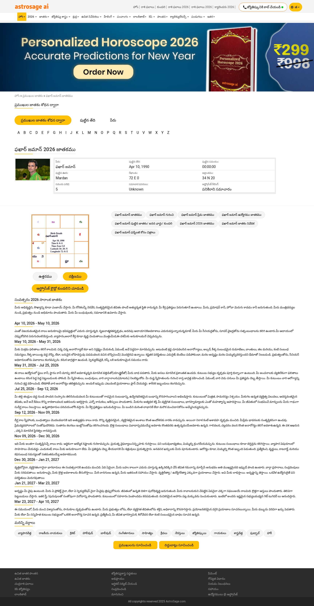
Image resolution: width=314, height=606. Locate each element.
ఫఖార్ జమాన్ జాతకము (128, 214)
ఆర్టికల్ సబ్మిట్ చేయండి (124, 583)
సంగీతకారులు (126, 533)
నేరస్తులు (180, 533)
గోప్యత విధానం (216, 578)
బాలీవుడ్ (106, 533)
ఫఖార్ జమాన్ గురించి (162, 214)
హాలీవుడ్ (88, 533)
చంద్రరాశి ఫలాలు (24, 583)
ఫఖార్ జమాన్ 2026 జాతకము (197, 223)
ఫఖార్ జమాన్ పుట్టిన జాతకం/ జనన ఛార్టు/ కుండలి (143, 223)
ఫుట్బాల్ (254, 533)
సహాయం (213, 589)
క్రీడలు (164, 533)
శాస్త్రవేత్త (238, 533)
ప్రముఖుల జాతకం (33, 96)
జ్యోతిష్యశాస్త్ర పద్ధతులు (124, 573)
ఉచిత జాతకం (22, 578)
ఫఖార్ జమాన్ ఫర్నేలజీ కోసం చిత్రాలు (135, 232)
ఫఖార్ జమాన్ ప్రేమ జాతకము (197, 214)
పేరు (113, 120)
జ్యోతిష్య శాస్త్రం (60, 16)
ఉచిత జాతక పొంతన (26, 573)
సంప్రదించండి (118, 589)
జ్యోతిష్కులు (199, 533)
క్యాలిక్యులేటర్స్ (178, 16)
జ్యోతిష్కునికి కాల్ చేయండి (262, 7)
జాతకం (43, 16)
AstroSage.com (176, 601)
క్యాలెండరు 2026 (224, 7)
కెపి (151, 16)
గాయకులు (220, 533)
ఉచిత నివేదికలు (90, 16)
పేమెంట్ (212, 573)
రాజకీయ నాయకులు (50, 533)
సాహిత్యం (147, 533)
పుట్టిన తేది (87, 120)
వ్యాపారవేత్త (24, 533)
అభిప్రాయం (117, 578)
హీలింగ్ (108, 16)
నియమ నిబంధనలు (219, 583)
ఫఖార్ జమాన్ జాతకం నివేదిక (238, 223)
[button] (23, 57)
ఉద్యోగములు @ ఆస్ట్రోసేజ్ (223, 594)
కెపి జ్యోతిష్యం (22, 589)
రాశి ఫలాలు (147, 7)
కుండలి (161, 7)
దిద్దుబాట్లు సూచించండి (179, 545)
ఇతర (210, 16)
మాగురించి (117, 594)
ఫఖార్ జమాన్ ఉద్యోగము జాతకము (241, 214)
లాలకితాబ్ (138, 16)
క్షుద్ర (75, 16)
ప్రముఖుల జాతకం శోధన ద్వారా (43, 120)
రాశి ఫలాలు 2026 (178, 7)
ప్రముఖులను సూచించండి (135, 545)
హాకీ (269, 533)
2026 (31, 16)
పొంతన (161, 16)
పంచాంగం (123, 16)
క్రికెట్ (72, 533)
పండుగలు (197, 16)
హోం (135, 7)
